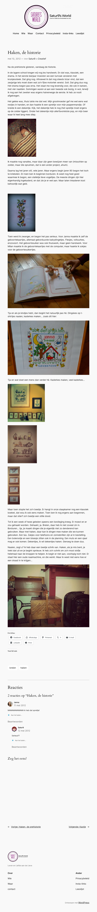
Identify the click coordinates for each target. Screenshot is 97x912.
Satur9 (32, 58)
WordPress (83, 902)
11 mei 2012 (20, 705)
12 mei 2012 (24, 730)
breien (12, 668)
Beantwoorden (15, 721)
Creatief (42, 58)
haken (23, 668)
